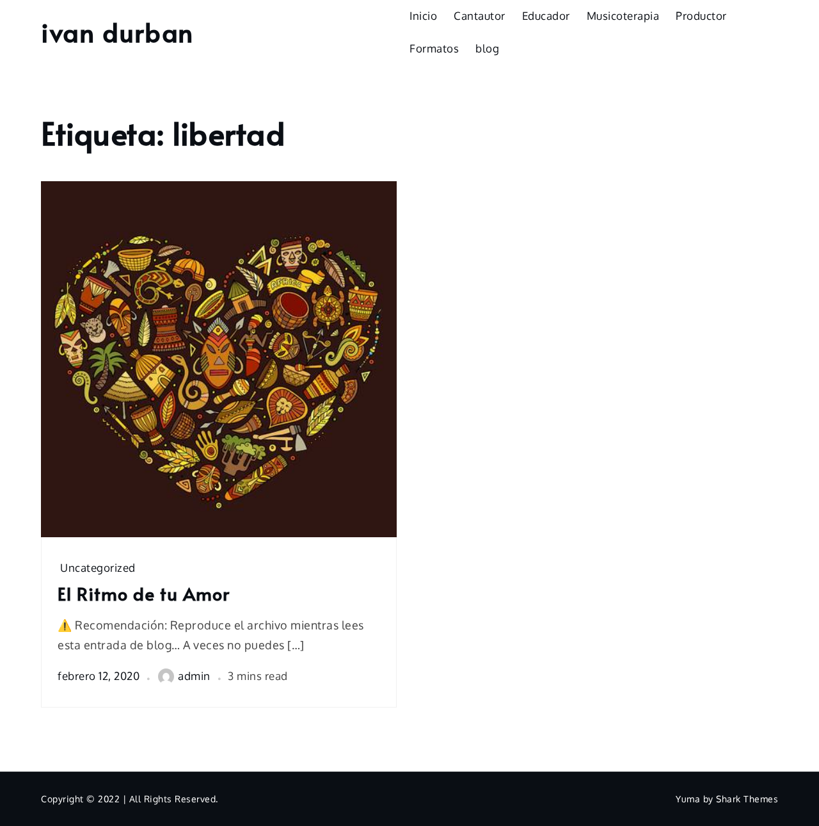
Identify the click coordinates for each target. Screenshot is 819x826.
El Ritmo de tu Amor (144, 593)
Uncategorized (98, 567)
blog (487, 48)
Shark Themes (747, 798)
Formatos (434, 48)
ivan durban (117, 31)
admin (194, 676)
